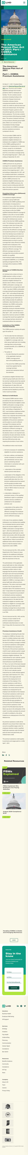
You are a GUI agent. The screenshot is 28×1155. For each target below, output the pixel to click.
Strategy (4, 1029)
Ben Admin (5, 1052)
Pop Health (5, 1034)
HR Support (5, 1019)
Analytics (4, 1031)
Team (3, 1085)
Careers (4, 1088)
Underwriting (5, 1037)
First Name (9, 971)
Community (5, 1064)
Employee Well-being (8, 1016)
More (14, 940)
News (3, 1072)
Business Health (6, 1013)
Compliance (5, 1049)
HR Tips (4, 1070)
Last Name (9, 976)
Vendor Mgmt (6, 1046)
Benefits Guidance (7, 1061)
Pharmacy (5, 1040)
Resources (5, 1058)
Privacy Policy (6, 1090)
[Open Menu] (24, 2)
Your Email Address (13, 981)
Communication (6, 1043)
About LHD (5, 1082)
